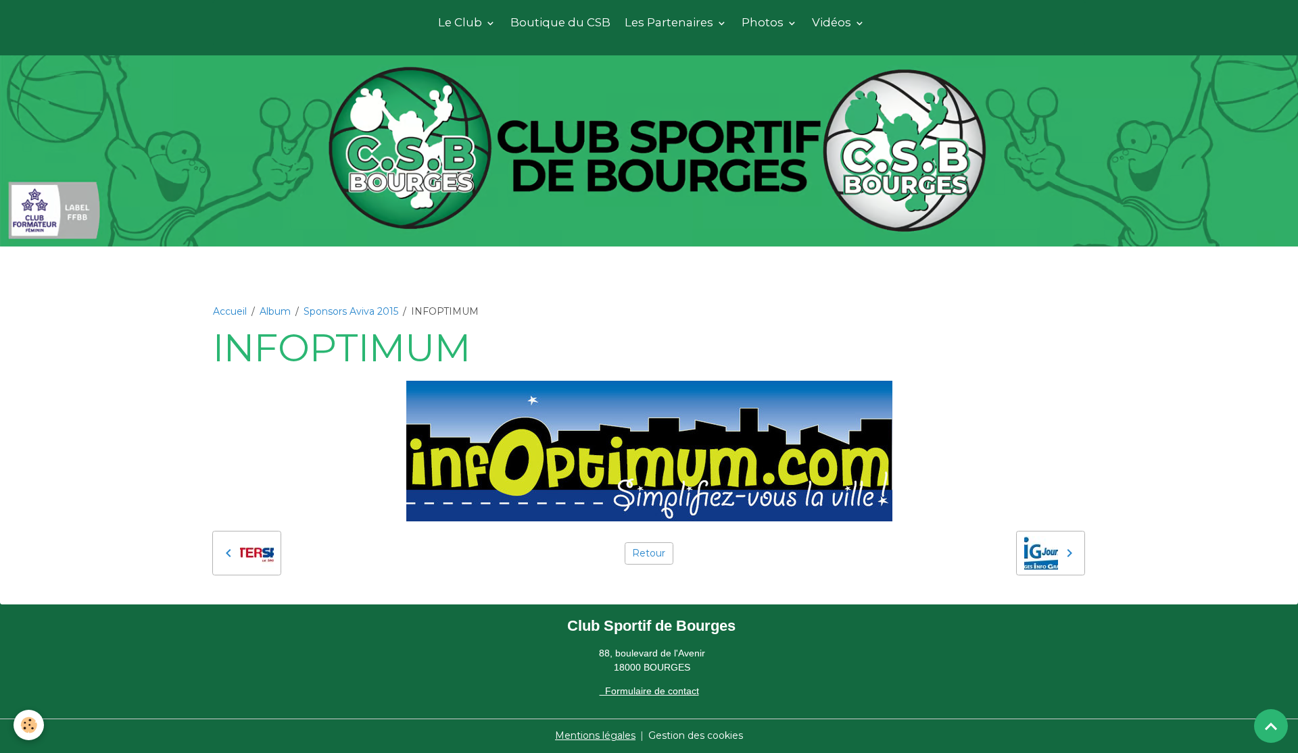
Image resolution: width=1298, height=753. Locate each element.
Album (275, 311)
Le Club (461, 22)
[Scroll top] (1271, 726)
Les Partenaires (670, 22)
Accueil (230, 311)
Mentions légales (595, 735)
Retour (648, 553)
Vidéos (833, 22)
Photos (764, 22)
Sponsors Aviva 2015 (351, 311)
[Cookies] (29, 725)
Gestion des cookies (695, 735)
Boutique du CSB (560, 22)
